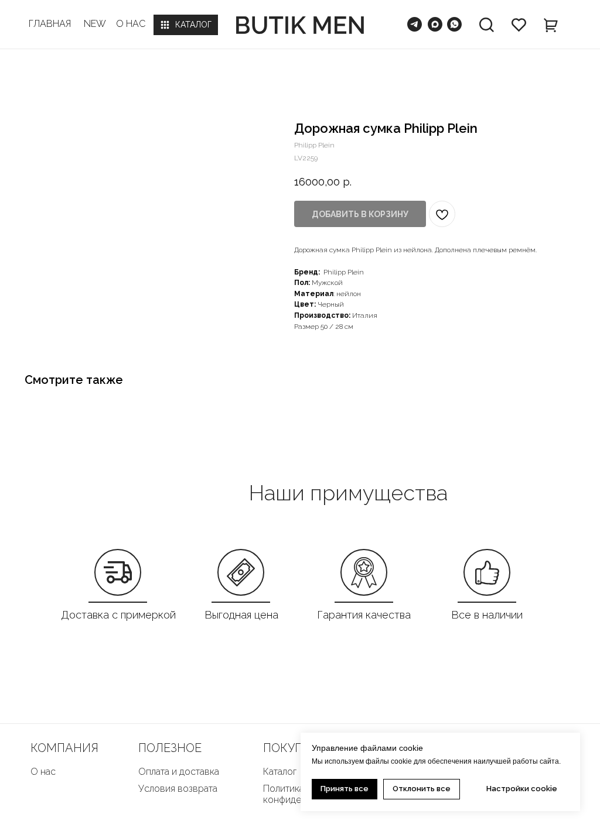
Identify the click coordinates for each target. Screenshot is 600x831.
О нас (43, 771)
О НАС (130, 23)
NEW (95, 23)
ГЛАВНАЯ (50, 23)
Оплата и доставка (178, 771)
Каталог (279, 771)
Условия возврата (177, 788)
